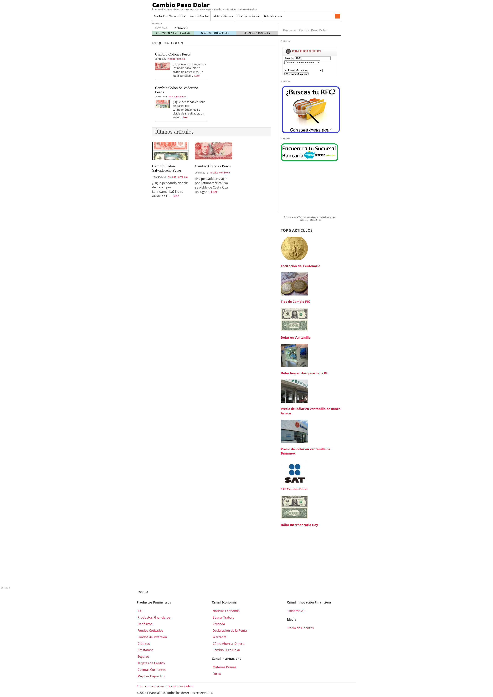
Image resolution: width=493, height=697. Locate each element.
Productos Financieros (153, 617)
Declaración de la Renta (229, 630)
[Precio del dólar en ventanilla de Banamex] (294, 431)
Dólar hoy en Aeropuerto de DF (304, 373)
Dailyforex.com (328, 217)
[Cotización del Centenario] (294, 248)
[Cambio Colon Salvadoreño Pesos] (162, 104)
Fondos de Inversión (152, 637)
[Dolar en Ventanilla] (294, 319)
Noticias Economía (226, 611)
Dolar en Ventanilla (296, 337)
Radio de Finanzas (300, 628)
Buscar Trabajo (223, 617)
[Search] (336, 30)
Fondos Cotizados (150, 630)
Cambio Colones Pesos (173, 54)
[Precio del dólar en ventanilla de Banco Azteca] (294, 391)
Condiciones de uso (151, 686)
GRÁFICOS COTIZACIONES (215, 33)
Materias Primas (224, 667)
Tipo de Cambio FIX (295, 302)
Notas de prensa (273, 16)
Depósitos (144, 624)
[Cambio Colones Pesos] (162, 66)
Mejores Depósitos (151, 676)
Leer (197, 75)
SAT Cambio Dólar (294, 489)
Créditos (143, 643)
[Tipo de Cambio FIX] (294, 283)
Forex (216, 674)
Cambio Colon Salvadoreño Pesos (166, 168)
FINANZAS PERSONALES (257, 33)
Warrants (219, 637)
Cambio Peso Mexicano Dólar (170, 16)
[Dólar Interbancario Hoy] (294, 507)
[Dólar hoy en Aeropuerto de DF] (294, 355)
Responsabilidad (181, 686)
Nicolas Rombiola (176, 58)
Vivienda (218, 624)
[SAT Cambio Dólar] (294, 471)
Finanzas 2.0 (296, 611)
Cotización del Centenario (300, 266)
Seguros (143, 656)
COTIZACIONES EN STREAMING (173, 33)
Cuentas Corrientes (151, 670)
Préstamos (145, 650)
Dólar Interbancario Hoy (299, 525)
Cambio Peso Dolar (181, 5)
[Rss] (337, 16)
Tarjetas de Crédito (151, 663)
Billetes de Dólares (223, 16)
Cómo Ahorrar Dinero (228, 643)
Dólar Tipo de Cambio (248, 16)
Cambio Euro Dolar (226, 650)
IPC (139, 611)
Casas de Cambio (199, 16)
